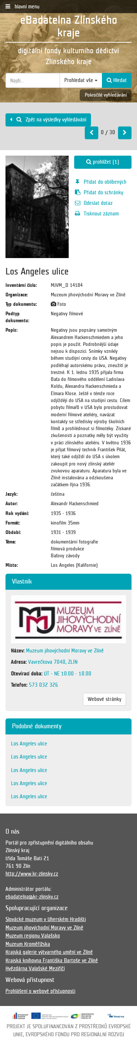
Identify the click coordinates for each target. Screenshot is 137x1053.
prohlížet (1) (105, 162)
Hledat (119, 80)
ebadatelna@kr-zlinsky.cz (31, 897)
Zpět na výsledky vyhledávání (55, 119)
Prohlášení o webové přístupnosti (40, 991)
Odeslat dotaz (98, 203)
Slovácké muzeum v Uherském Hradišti (45, 919)
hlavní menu (26, 6)
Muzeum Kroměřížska (27, 944)
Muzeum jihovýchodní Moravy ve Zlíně (44, 928)
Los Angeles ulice (29, 743)
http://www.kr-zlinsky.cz (31, 874)
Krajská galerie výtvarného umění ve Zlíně (49, 952)
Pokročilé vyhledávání (106, 95)
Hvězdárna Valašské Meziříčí (35, 968)
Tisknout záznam (101, 214)
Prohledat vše (79, 80)
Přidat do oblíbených (105, 182)
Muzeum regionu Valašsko (32, 936)
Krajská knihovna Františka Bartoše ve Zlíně (51, 960)
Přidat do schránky (103, 192)
